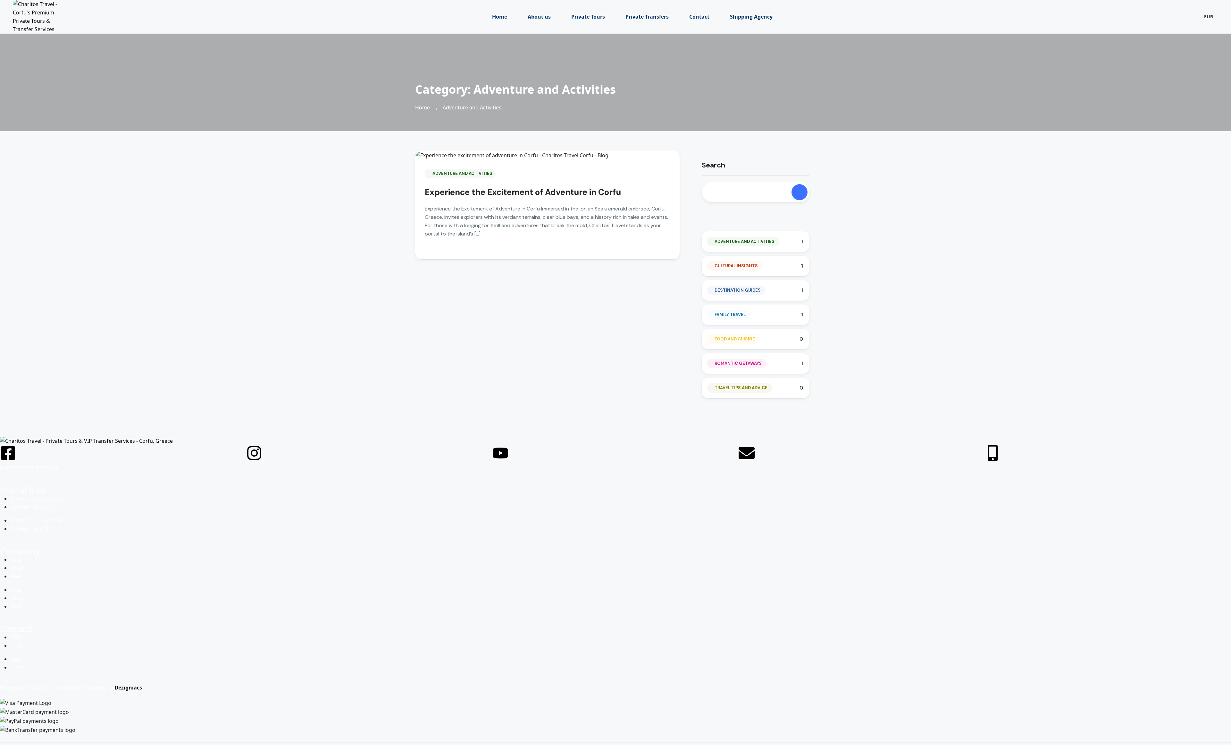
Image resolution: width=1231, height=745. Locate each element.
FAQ (15, 637)
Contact (699, 16)
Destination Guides (738, 290)
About (17, 567)
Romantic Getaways (738, 363)
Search (713, 165)
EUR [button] (1208, 16)
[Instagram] (254, 453)
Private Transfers (647, 16)
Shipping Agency (751, 16)
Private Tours (588, 16)
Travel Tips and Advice (741, 387)
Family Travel (730, 314)
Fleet (16, 576)
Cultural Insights (736, 266)
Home (499, 16)
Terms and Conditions (36, 498)
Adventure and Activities (472, 107)
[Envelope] (747, 453)
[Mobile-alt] (993, 453)
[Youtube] (500, 453)
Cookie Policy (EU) (32, 506)
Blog (15, 559)
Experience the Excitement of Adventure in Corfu (523, 192)
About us (539, 16)
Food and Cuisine (735, 339)
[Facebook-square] (8, 453)
